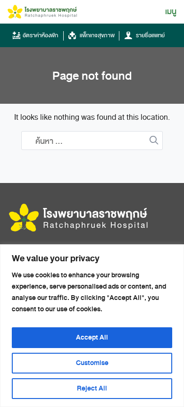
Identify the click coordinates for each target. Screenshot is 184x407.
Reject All (92, 388)
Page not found (92, 75)
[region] (92, 325)
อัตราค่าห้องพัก (40, 35)
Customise (92, 362)
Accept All (92, 337)
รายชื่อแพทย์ (149, 35)
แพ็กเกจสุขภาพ (96, 35)
